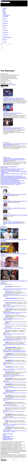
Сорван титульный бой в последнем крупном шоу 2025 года (14, 399)
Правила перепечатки (8, 433)
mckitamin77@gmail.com (11, 390)
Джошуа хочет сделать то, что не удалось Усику (12, 300)
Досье (4, 13)
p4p (4, 10)
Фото (4, 12)
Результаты (5, 32)
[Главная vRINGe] (4, 1)
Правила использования (8, 438)
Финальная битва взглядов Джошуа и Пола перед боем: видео (14, 295)
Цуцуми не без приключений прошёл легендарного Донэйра (14, 417)
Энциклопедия (6, 15)
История (5, 39)
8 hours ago (13, 369)
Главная (5, 8)
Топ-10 (4, 27)
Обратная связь (6, 437)
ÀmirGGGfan (8, 308)
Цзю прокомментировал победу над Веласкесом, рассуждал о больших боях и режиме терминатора (14, 179)
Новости (5, 18)
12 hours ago (22, 405)
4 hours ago (23, 351)
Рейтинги (5, 25)
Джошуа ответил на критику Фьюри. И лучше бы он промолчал (14, 387)
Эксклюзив (5, 20)
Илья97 (7, 315)
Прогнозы (5, 23)
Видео (4, 11)
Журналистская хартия (8, 436)
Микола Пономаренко (10, 298)
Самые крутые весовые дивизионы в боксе (10, 170)
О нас (4, 434)
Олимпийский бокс (7, 37)
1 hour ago (23, 300)
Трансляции (5, 16)
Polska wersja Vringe (7, 439)
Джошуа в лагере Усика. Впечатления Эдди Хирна (14, 208)
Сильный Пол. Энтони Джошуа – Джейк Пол (11, 184)
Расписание (5, 30)
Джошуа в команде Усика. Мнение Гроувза (10, 181)
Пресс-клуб (5, 34)
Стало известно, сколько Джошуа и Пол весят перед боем (13, 411)
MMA (4, 9)
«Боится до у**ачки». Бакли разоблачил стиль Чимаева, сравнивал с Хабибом (13, 222)
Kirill (6, 420)
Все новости (3, 226)
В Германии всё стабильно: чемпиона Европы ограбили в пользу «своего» (13, 99)
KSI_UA (7, 302)
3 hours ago (24, 328)
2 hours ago (13, 306)
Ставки (4, 41)
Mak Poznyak (8, 286)
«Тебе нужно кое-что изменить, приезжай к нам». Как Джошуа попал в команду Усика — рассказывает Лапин (14, 351)
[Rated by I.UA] (16, 460)
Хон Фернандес (13, 84)
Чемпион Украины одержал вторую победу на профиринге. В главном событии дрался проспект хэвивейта (14, 159)
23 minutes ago (18, 289)
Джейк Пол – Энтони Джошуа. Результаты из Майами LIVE (14, 280)
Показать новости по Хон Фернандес (9, 166)
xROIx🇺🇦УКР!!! (9, 353)
